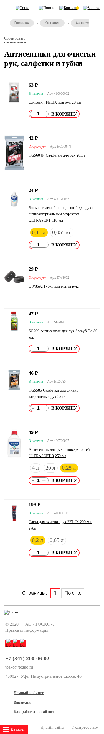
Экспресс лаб (84, 727)
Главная (21, 23)
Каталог (52, 23)
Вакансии (22, 702)
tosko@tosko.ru (19, 667)
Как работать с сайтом (34, 712)
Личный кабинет (29, 693)
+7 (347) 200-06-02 (27, 658)
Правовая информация (26, 630)
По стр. (72, 593)
